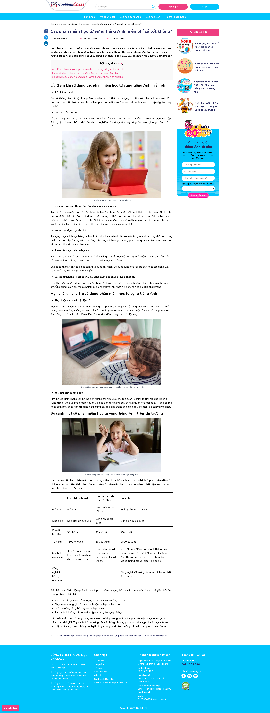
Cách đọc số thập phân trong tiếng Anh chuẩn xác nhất (207, 67)
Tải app (98, 668)
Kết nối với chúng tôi (191, 671)
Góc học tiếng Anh (130, 17)
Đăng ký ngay (198, 195)
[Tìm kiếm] (153, 7)
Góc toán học (100, 671)
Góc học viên (152, 17)
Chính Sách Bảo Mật (104, 679)
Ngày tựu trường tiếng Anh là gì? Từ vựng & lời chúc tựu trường (207, 106)
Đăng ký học (10, 707)
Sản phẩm (99, 664)
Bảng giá (173, 6)
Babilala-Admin (90, 38)
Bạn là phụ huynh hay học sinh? (197, 183)
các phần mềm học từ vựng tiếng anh (74, 635)
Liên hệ (97, 675)
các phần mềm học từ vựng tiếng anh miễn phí (115, 635)
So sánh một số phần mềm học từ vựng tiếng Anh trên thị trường (87, 77)
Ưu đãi (204, 6)
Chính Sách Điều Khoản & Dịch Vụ (110, 682)
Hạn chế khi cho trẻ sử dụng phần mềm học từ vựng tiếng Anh (86, 73)
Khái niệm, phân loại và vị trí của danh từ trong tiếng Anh (207, 47)
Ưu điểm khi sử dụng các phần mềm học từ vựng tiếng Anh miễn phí (88, 69)
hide (120, 63)
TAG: (53, 635)
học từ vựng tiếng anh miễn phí (152, 635)
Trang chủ (55, 24)
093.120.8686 (190, 664)
